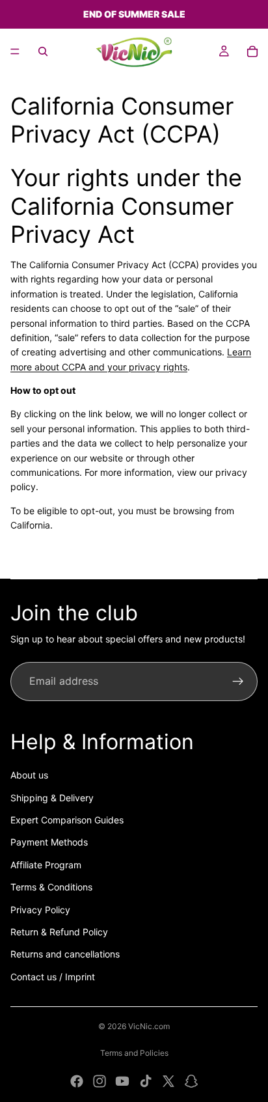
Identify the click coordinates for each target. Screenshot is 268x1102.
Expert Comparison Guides (67, 819)
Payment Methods (49, 841)
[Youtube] (122, 1081)
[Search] (43, 51)
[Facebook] (77, 1081)
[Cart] (252, 51)
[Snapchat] (191, 1081)
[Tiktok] (146, 1081)
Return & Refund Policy (59, 931)
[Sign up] (238, 681)
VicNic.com (149, 1026)
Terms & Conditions (51, 886)
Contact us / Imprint (52, 976)
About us (29, 774)
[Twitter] (168, 1081)
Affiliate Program (45, 864)
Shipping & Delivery (52, 797)
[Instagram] (99, 1081)
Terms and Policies (134, 1053)
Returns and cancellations (65, 953)
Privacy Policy (40, 909)
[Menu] (15, 51)
